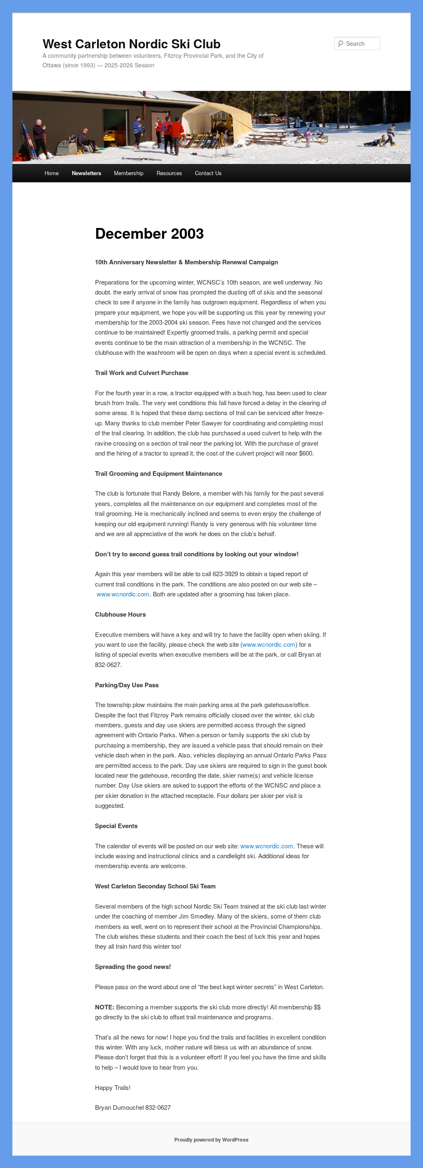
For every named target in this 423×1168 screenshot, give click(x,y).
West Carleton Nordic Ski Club (132, 43)
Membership (128, 173)
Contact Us (208, 173)
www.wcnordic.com (123, 593)
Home (52, 173)
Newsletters (86, 173)
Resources (169, 173)
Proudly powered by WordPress (211, 1139)
